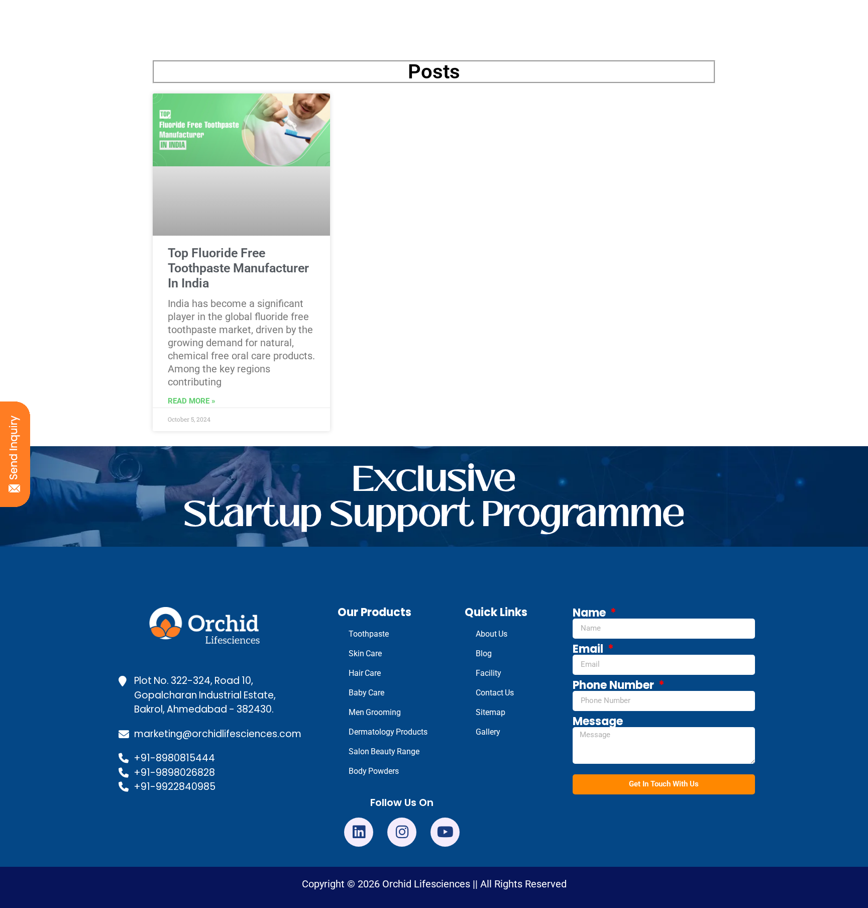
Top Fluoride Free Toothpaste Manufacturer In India (238, 268)
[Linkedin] (358, 832)
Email (589, 649)
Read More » (191, 401)
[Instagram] (401, 832)
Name (590, 613)
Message (598, 721)
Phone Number (615, 685)
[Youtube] (445, 832)
